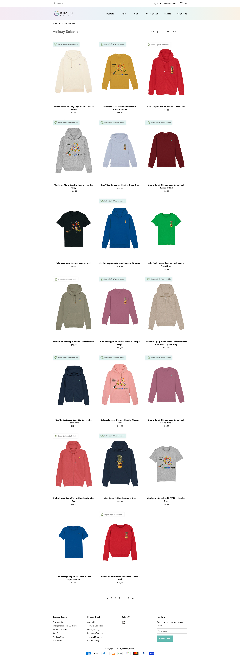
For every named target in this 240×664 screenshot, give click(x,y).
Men (124, 14)
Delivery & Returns (95, 633)
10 (128, 598)
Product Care (58, 637)
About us (182, 14)
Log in (155, 3)
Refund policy (93, 640)
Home (55, 23)
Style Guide (57, 640)
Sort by (154, 31)
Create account (169, 3)
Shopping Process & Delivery (65, 626)
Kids (136, 14)
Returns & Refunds (60, 629)
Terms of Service (94, 637)
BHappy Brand (128, 648)
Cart (185, 3)
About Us (91, 622)
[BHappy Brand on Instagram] (123, 623)
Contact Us (58, 622)
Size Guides (57, 633)
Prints (167, 14)
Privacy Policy (93, 629)
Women (110, 14)
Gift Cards (152, 14)
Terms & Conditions (95, 626)
